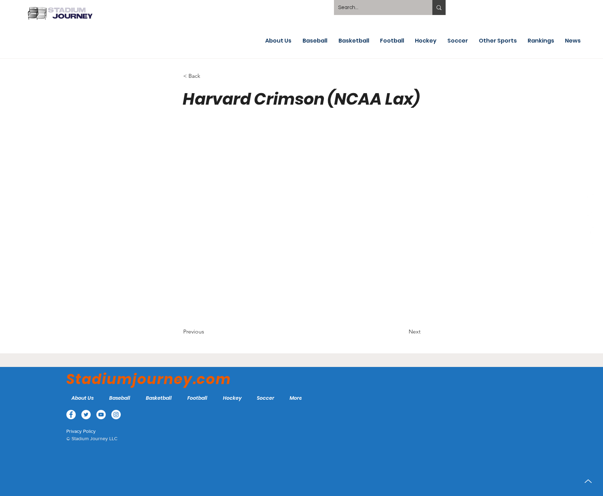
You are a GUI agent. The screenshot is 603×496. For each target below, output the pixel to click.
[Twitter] (588, 215)
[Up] (588, 481)
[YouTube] (588, 232)
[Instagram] (588, 248)
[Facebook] (588, 199)
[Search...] (439, 7)
